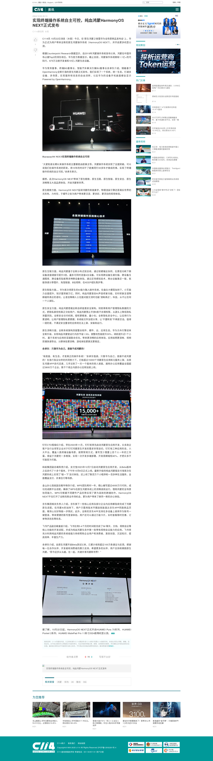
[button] (176, 44)
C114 (34, 2)
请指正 (111, 646)
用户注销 (100, 752)
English (50, 2)
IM (104, 526)
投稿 (174, 2)
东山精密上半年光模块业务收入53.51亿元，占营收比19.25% (45, 722)
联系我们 (71, 743)
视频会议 (124, 526)
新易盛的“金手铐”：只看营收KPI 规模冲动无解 (166, 722)
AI (79, 289)
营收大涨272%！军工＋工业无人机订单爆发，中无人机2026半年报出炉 (106, 723)
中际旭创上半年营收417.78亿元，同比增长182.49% (76, 722)
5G (87, 334)
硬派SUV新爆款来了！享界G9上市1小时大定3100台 (136, 722)
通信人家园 (42, 2)
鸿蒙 (91, 38)
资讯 (51, 9)
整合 (79, 330)
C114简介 (61, 743)
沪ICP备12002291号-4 (107, 747)
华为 (103, 38)
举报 (178, 2)
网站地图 (81, 743)
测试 (79, 544)
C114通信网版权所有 (65, 752)
